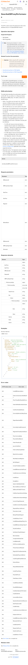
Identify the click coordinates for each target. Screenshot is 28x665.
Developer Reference (18, 7)
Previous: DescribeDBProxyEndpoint (6, 650)
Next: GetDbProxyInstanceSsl (20, 650)
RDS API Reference (6, 8)
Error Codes (6, 638)
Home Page (3, 7)
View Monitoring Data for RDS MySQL (11, 70)
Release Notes (6, 645)
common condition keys (8, 146)
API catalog (13, 8)
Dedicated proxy (20, 8)
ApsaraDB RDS (10, 7)
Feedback (16, 657)
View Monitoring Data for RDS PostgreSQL (12, 72)
